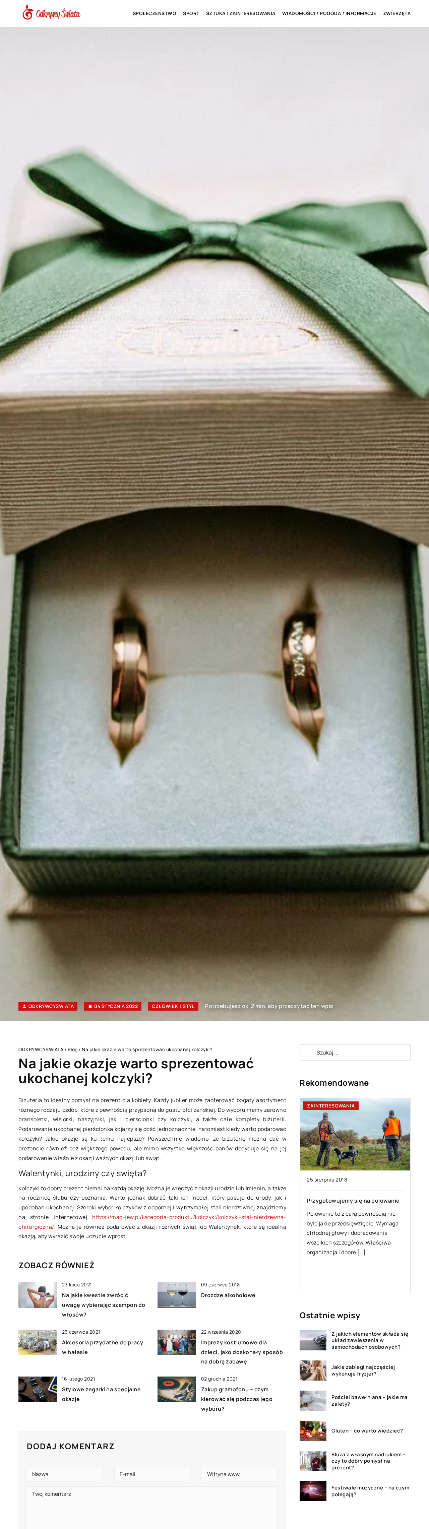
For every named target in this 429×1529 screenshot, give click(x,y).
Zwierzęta (397, 13)
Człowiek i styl (173, 1006)
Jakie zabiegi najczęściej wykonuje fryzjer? (363, 1370)
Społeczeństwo (155, 13)
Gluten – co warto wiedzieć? (367, 1431)
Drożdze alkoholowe (228, 1295)
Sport (191, 13)
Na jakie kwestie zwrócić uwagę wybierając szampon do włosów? (103, 1304)
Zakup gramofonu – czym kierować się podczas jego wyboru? (237, 1399)
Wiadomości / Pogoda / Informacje (329, 13)
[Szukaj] (308, 1052)
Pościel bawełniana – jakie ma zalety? (369, 1400)
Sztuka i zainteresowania (240, 13)
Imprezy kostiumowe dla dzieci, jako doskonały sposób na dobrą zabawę (242, 1352)
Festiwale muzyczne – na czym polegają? (370, 1491)
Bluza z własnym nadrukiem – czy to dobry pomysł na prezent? (368, 1461)
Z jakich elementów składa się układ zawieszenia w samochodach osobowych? (370, 1340)
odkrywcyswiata (51, 1006)
